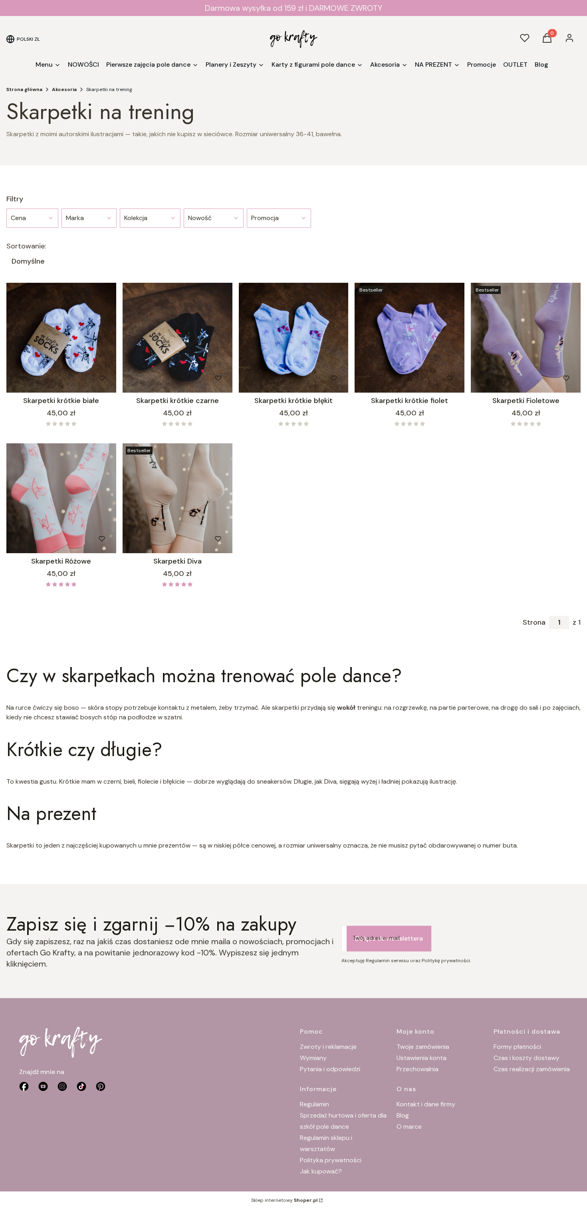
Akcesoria (64, 89)
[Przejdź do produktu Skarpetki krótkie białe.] (61, 338)
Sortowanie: (26, 246)
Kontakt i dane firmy (426, 1104)
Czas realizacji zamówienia (532, 1069)
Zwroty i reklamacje (328, 1046)
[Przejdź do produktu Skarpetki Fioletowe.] (526, 338)
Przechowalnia (417, 1069)
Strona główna (24, 89)
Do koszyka (44, 378)
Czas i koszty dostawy (526, 1058)
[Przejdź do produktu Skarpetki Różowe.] (61, 498)
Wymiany (313, 1058)
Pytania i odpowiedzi (330, 1069)
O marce (409, 1126)
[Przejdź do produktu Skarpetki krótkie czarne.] (177, 338)
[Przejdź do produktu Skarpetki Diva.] (177, 498)
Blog (403, 1115)
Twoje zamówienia (423, 1046)
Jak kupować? (321, 1171)
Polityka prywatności (330, 1160)
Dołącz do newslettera (389, 938)
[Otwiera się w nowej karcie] (100, 1086)
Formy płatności (517, 1046)
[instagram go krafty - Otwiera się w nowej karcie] (62, 1086)
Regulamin (314, 1104)
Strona (534, 622)
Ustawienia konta (421, 1058)
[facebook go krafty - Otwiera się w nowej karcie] (24, 1086)
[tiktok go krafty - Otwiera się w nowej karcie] (81, 1086)
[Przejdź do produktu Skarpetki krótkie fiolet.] (409, 338)
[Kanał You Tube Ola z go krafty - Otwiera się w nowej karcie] (43, 1086)
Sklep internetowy (284, 1200)
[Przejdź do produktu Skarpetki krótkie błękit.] (294, 338)
